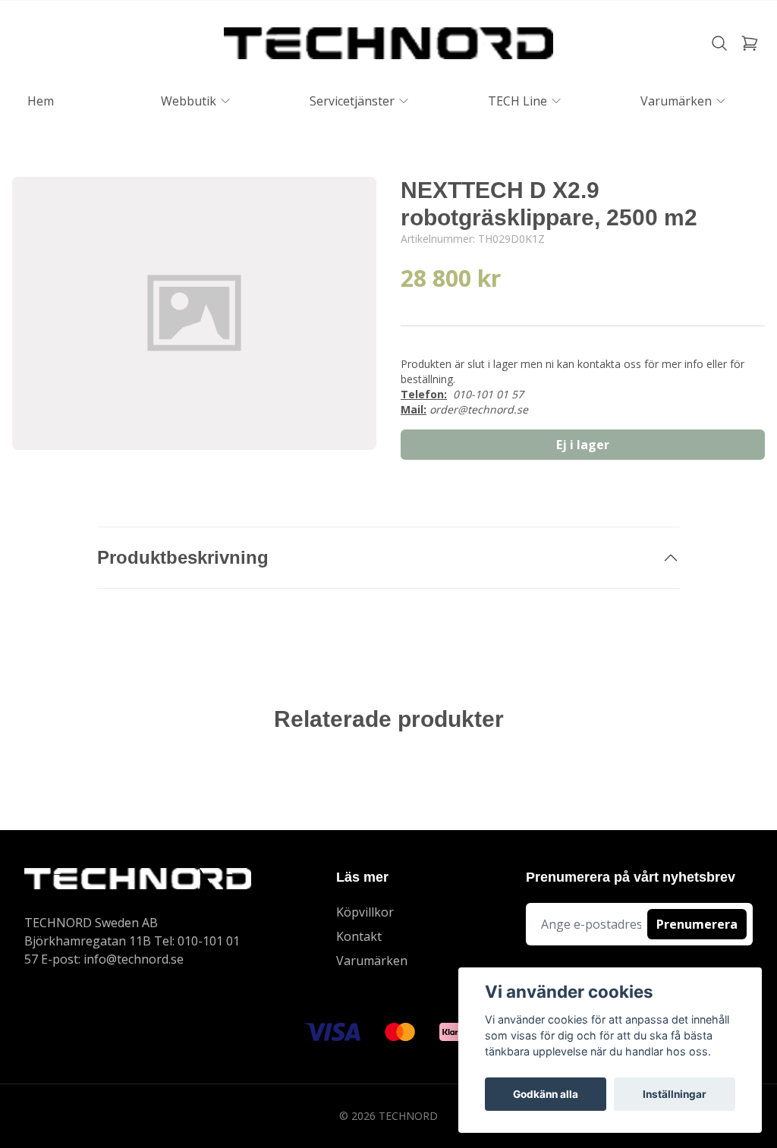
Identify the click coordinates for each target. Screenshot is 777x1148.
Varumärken (371, 960)
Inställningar (674, 1094)
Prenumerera (697, 924)
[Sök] (719, 43)
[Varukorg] (750, 43)
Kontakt (359, 936)
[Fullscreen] (194, 313)
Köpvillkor (365, 912)
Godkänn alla (545, 1094)
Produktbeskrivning (183, 557)
